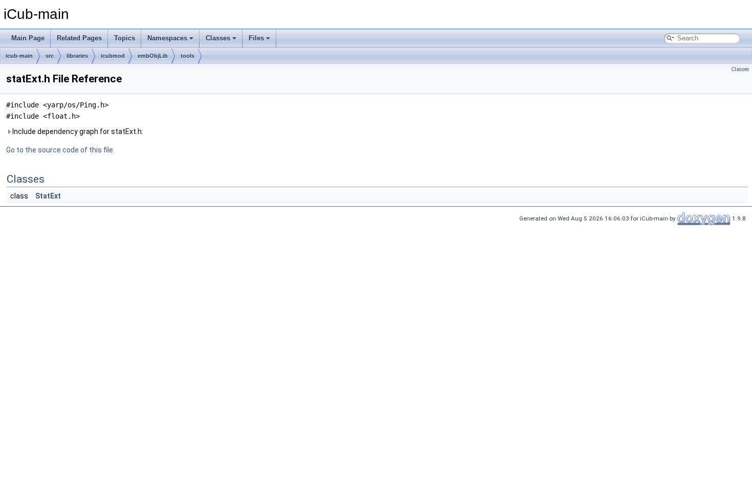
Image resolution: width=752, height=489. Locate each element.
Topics (124, 38)
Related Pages (79, 38)
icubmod (113, 56)
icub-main (19, 56)
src (50, 56)
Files (256, 38)
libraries (77, 56)
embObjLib (153, 56)
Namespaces (167, 38)
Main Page (28, 38)
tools (187, 56)
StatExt (48, 196)
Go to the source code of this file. (60, 150)
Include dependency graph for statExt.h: (77, 131)
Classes (218, 38)
